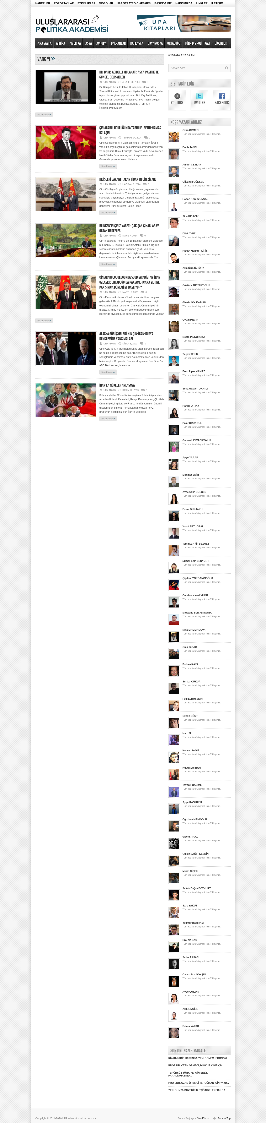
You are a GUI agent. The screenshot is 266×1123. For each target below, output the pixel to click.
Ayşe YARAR (190, 457)
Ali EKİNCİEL (190, 1009)
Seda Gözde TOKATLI (195, 388)
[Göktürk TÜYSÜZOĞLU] (174, 297)
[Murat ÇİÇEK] (174, 883)
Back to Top (224, 1118)
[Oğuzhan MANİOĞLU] (174, 831)
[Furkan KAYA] (174, 676)
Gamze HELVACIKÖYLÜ (196, 440)
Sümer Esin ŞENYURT (195, 561)
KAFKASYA (136, 43)
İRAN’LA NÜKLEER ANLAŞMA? (117, 385)
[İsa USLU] (174, 745)
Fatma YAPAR (190, 1026)
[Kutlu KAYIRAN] (174, 779)
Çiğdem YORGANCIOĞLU (197, 578)
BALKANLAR (118, 43)
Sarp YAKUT (189, 905)
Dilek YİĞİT (188, 233)
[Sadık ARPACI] (174, 969)
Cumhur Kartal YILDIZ (195, 595)
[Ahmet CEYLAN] (174, 176)
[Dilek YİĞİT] (174, 245)
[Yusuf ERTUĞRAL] (174, 538)
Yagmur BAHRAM (193, 922)
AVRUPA (101, 43)
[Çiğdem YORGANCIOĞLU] (174, 590)
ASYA (88, 43)
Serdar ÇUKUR (191, 681)
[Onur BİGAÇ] (174, 659)
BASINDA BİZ (163, 3)
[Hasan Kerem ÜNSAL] (174, 210)
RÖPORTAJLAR (64, 3)
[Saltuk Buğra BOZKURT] (174, 900)
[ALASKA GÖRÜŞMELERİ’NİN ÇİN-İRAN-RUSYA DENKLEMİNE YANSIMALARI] (66, 367)
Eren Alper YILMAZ (193, 371)
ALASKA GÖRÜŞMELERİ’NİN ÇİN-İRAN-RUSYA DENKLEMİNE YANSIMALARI (126, 336)
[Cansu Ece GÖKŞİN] (174, 986)
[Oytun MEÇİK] (174, 331)
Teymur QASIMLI (192, 785)
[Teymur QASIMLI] (174, 796)
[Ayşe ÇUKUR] (174, 1003)
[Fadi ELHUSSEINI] (174, 710)
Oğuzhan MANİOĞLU (194, 819)
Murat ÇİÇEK (190, 871)
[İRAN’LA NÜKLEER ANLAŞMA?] (66, 418)
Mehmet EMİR (190, 474)
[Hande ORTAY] (174, 417)
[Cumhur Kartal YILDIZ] (174, 607)
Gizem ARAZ (190, 836)
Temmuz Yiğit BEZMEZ (195, 543)
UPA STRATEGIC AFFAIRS (134, 3)
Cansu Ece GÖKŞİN (194, 974)
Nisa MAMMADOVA (194, 629)
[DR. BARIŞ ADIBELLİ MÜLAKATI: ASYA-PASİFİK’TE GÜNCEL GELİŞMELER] (66, 105)
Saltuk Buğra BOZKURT (196, 888)
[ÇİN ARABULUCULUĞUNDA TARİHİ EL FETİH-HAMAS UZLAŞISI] (66, 161)
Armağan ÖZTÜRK (193, 268)
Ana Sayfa (45, 43)
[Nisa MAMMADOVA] (174, 641)
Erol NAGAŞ (189, 940)
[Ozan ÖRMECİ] (174, 142)
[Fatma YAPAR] (174, 1038)
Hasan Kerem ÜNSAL (195, 199)
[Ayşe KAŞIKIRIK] (174, 814)
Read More (44, 114)
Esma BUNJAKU (192, 509)
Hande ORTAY (190, 405)
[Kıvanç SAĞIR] (174, 762)
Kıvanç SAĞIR (190, 750)
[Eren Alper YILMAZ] (174, 383)
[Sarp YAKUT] (174, 917)
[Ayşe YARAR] (174, 469)
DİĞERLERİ (221, 43)
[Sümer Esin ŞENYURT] (174, 572)
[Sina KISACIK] (174, 228)
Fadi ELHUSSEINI (192, 698)
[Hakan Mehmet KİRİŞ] (174, 262)
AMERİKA (75, 43)
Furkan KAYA (190, 664)
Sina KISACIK (190, 216)
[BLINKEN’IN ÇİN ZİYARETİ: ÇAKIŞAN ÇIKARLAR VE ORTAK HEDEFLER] (66, 259)
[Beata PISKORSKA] (174, 348)
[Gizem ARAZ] (174, 848)
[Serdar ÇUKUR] (174, 693)
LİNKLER (202, 3)
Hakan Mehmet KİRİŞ (195, 250)
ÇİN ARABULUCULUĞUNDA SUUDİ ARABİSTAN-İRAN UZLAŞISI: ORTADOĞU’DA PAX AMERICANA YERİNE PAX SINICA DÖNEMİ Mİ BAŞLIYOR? (129, 282)
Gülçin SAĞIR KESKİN (195, 853)
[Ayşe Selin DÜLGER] (174, 503)
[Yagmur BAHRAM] (174, 934)
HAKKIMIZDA (183, 3)
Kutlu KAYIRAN (191, 767)
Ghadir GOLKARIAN (194, 302)
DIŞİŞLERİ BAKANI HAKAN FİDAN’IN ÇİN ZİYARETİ (129, 179)
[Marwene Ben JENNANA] (174, 624)
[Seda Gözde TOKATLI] (174, 400)
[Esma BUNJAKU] (174, 521)
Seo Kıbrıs (203, 1118)
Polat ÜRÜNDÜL (192, 423)
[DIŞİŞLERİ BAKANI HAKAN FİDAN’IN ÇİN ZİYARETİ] (66, 212)
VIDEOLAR (106, 3)
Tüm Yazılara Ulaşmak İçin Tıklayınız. (201, 134)
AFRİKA (60, 43)
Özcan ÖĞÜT (190, 716)
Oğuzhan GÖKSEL (193, 181)
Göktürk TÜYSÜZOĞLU (196, 285)
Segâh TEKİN (190, 354)
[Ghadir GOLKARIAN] (174, 314)
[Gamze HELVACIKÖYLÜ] (174, 452)
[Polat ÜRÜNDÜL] (174, 435)
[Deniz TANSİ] (174, 159)
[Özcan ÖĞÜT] (174, 727)
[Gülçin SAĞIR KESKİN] (174, 865)
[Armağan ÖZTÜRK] (174, 279)
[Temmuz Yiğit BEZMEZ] (174, 555)
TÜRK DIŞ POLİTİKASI (197, 43)
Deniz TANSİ (189, 147)
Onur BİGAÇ (189, 647)
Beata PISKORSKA (193, 337)
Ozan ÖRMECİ (190, 130)
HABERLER (42, 3)
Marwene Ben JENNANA (197, 612)
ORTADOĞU (173, 43)
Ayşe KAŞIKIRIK (192, 802)
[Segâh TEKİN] (174, 366)
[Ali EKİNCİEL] (174, 1020)
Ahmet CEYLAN (191, 164)
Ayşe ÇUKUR (190, 991)
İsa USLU (187, 733)
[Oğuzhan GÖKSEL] (174, 193)
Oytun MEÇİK (190, 319)
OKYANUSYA (155, 43)
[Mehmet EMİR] (174, 486)
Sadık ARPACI (190, 957)
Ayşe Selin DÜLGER (194, 492)
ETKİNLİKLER (86, 3)
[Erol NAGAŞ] (174, 951)
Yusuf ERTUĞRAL (193, 526)
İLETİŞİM (217, 3)
